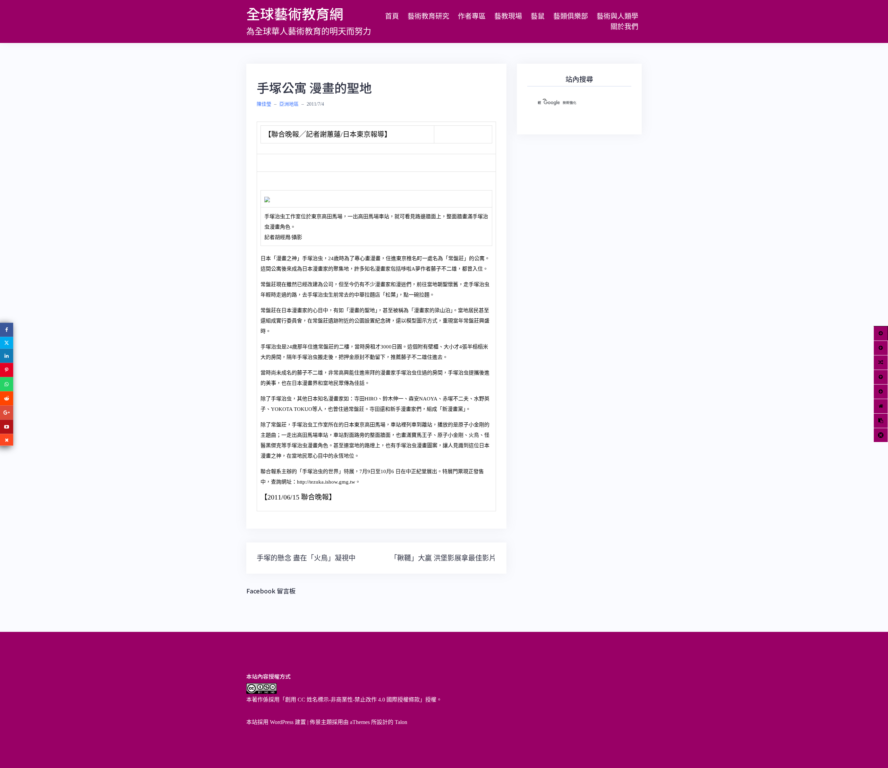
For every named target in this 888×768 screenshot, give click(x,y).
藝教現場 (508, 16)
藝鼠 (538, 16)
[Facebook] (6, 330)
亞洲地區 (289, 104)
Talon (401, 722)
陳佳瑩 (264, 104)
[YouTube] (6, 427)
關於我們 (624, 26)
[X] (6, 342)
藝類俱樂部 (570, 16)
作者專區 (472, 16)
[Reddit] (6, 398)
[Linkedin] (6, 355)
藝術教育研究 (428, 16)
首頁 (392, 16)
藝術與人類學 (617, 16)
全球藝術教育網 (294, 13)
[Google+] (6, 412)
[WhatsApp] (6, 384)
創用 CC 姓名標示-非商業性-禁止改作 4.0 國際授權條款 (352, 700)
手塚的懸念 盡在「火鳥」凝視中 (306, 558)
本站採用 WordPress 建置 (276, 722)
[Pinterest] (6, 370)
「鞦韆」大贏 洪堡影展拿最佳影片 (443, 558)
